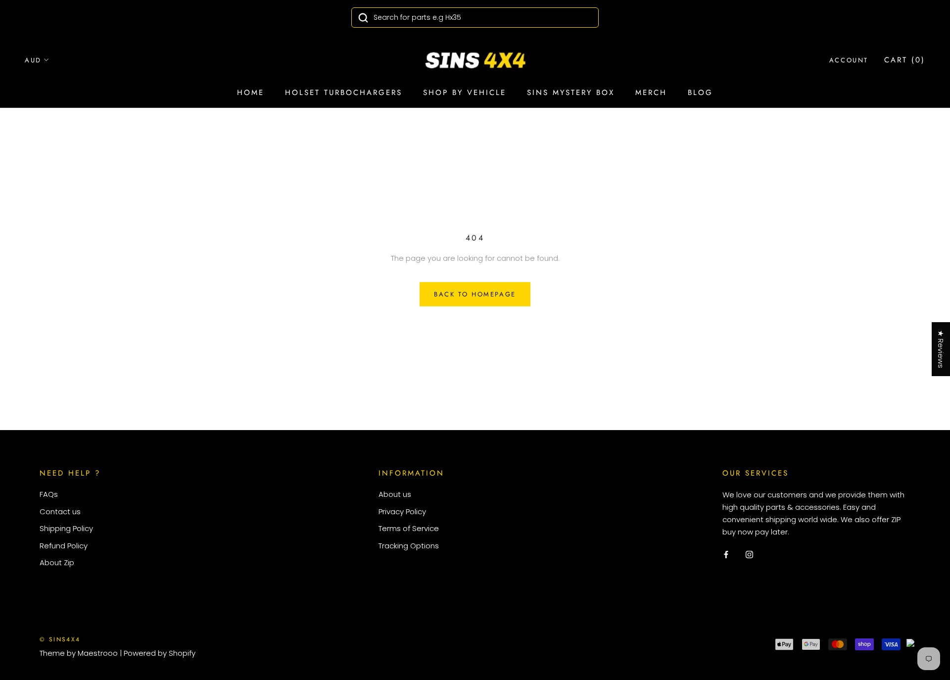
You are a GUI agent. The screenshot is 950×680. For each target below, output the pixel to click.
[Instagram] (749, 554)
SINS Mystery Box (571, 92)
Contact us (60, 511)
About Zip (57, 562)
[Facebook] (726, 554)
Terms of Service (409, 528)
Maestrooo (98, 653)
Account (848, 60)
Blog (700, 92)
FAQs (49, 494)
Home (250, 92)
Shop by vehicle (464, 92)
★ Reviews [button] (941, 349)
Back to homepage (475, 294)
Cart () (904, 59)
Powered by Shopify (159, 653)
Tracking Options (409, 545)
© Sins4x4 (60, 639)
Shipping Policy (66, 528)
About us (395, 494)
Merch (651, 92)
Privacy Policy (402, 511)
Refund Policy (64, 545)
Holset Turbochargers (343, 92)
